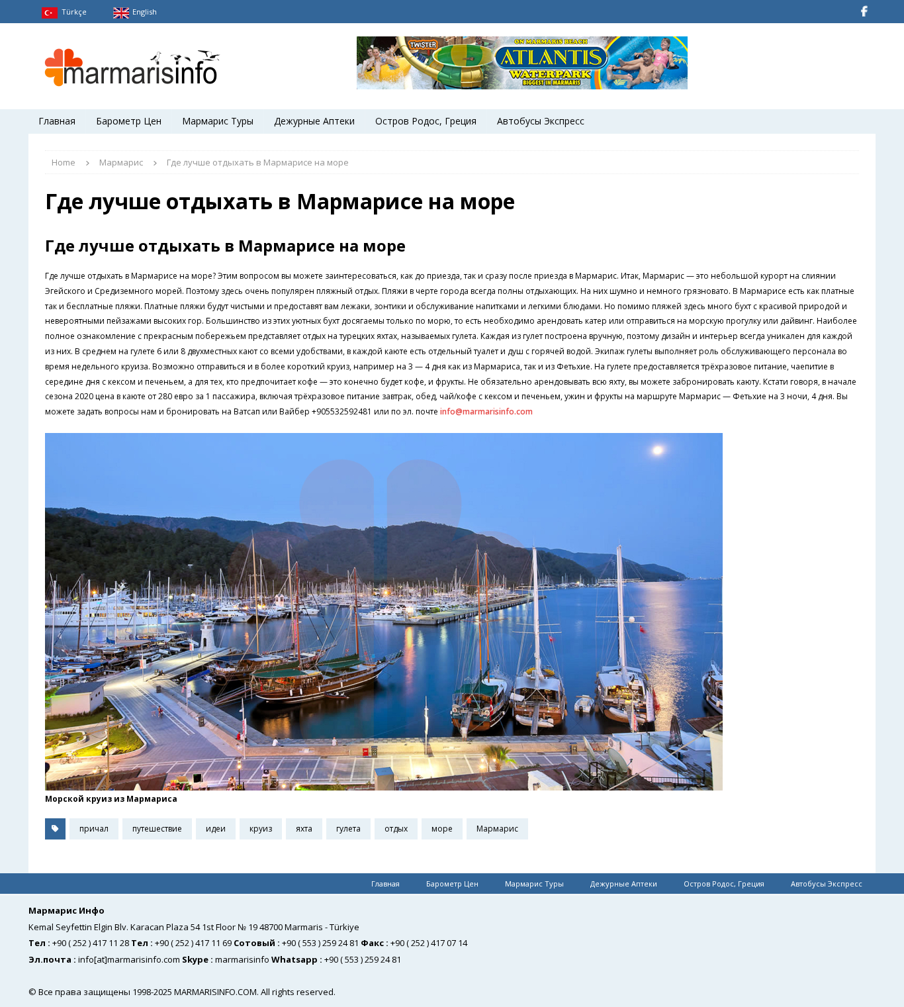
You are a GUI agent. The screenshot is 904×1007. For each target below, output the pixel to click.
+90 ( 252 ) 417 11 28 (90, 943)
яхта (304, 828)
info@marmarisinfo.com (486, 411)
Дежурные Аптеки (314, 121)
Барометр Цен (128, 121)
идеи (216, 828)
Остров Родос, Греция (425, 121)
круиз (260, 828)
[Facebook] (864, 11)
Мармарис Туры (217, 121)
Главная (56, 121)
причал (94, 828)
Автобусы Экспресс (540, 121)
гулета (348, 828)
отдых (396, 828)
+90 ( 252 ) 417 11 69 (193, 943)
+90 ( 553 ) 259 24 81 (320, 943)
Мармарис (497, 828)
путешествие (157, 828)
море (442, 828)
